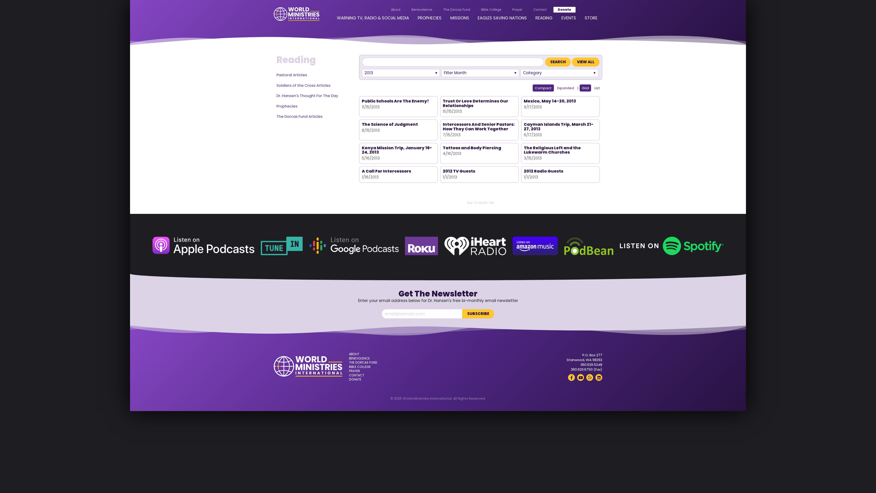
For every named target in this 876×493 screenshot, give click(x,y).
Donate (564, 9)
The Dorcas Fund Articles (299, 116)
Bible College (491, 9)
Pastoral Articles (291, 75)
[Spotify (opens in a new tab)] (672, 246)
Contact (540, 9)
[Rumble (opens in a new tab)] (589, 377)
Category (532, 73)
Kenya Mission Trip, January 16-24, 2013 (397, 150)
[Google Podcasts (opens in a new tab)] (353, 246)
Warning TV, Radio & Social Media (373, 18)
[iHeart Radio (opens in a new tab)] (475, 246)
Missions (459, 18)
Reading (544, 18)
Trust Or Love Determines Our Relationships (475, 103)
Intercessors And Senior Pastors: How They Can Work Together (479, 126)
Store (591, 18)
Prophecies (429, 18)
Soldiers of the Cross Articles (303, 85)
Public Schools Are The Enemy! (395, 101)
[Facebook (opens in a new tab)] (571, 377)
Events (568, 18)
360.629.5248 (591, 364)
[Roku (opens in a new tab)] (421, 246)
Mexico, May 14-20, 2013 (550, 101)
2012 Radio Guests (543, 171)
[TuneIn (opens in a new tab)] (282, 246)
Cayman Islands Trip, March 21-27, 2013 (559, 126)
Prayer (517, 9)
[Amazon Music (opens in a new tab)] (535, 246)
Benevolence (422, 9)
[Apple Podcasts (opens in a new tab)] (203, 246)
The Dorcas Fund (456, 9)
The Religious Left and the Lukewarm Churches (552, 150)
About (396, 9)
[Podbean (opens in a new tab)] (588, 246)
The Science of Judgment (390, 124)
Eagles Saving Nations (502, 18)
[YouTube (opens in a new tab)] (580, 377)
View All (585, 62)
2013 (369, 73)
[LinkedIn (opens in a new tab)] (598, 377)
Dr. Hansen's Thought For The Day (307, 95)
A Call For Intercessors (386, 171)
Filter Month (455, 73)
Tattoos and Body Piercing (472, 148)
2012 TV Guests (459, 171)
